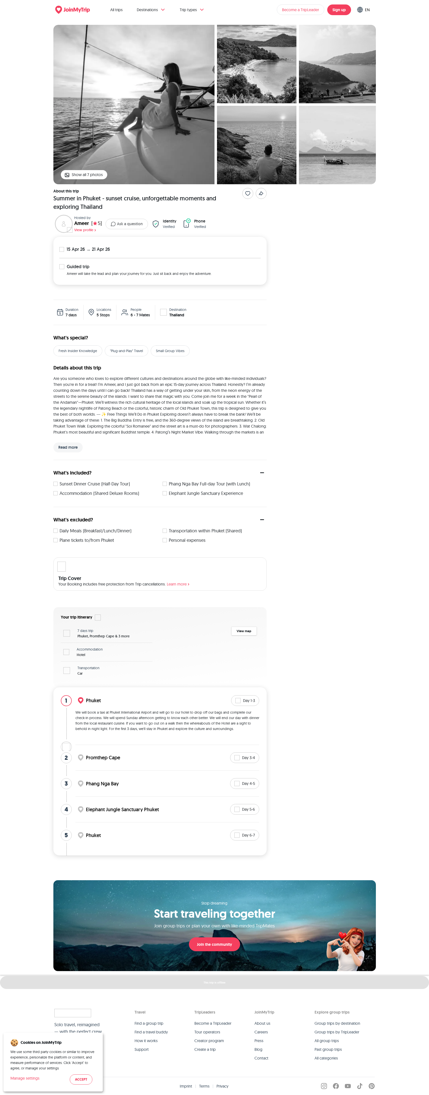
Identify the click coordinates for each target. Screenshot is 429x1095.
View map (244, 631)
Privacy (222, 1086)
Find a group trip (149, 1023)
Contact (261, 1058)
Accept (81, 1079)
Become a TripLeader (300, 9)
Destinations (147, 9)
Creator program (209, 1040)
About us (262, 1023)
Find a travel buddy (151, 1031)
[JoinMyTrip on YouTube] (348, 1086)
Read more (68, 447)
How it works (146, 1040)
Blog (258, 1049)
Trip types (188, 9)
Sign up (339, 9)
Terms (204, 1086)
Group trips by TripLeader (337, 1031)
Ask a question (130, 223)
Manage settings (24, 1078)
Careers (261, 1031)
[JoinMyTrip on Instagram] (324, 1086)
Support (142, 1049)
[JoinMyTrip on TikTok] (360, 1086)
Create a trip (205, 1049)
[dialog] (53, 1062)
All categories (326, 1058)
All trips (116, 9)
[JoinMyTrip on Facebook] (336, 1086)
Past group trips (328, 1049)
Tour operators (207, 1031)
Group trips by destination (337, 1023)
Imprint (186, 1086)
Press (258, 1040)
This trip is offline (214, 982)
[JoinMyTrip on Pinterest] (372, 1086)
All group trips (327, 1040)
